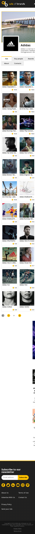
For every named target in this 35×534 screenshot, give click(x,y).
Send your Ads (6, 509)
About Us (4, 493)
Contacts (17, 63)
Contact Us (22, 497)
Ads (6, 59)
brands (17, 3)
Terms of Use (23, 493)
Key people (18, 59)
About (6, 63)
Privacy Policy (6, 504)
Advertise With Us (8, 497)
